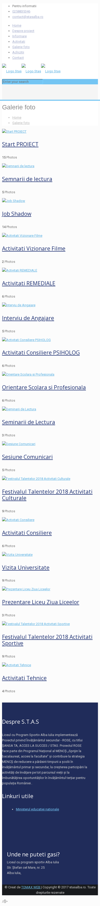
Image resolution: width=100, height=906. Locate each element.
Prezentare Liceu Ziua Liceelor (40, 602)
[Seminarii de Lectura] (19, 409)
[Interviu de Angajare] (18, 305)
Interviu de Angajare (28, 318)
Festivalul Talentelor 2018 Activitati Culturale (47, 495)
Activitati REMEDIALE (28, 283)
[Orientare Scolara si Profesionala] (28, 374)
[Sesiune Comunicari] (18, 444)
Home (16, 25)
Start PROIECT (20, 144)
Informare (19, 36)
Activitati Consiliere (27, 532)
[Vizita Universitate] (17, 555)
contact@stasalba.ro (27, 17)
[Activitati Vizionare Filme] (22, 235)
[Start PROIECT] (14, 131)
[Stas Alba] (31, 71)
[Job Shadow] (13, 201)
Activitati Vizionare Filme (33, 248)
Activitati (18, 41)
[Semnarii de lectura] (18, 166)
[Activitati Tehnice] (16, 665)
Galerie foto (21, 47)
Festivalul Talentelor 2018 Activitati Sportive (47, 640)
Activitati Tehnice (24, 678)
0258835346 (21, 11)
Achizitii (18, 52)
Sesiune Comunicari (27, 456)
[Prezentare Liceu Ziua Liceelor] (26, 589)
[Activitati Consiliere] (18, 520)
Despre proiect (23, 31)
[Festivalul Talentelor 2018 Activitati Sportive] (36, 624)
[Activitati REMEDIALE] (19, 270)
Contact (18, 58)
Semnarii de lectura (27, 179)
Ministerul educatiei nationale (37, 809)
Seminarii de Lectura (28, 422)
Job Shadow (16, 213)
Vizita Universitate (25, 567)
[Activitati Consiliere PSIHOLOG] (26, 340)
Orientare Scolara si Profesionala (44, 387)
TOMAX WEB (31, 887)
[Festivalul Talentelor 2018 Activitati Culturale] (36, 479)
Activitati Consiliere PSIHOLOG (41, 352)
